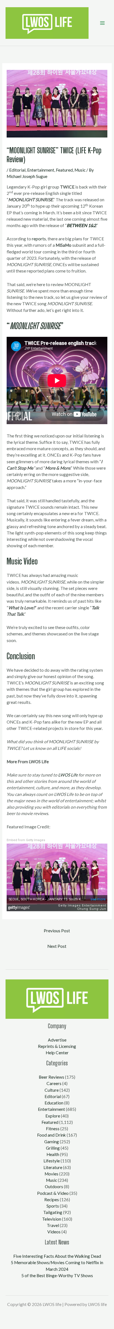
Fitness (52, 1128)
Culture (52, 1090)
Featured (64, 169)
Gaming (51, 1141)
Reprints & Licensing (57, 1046)
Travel (53, 1225)
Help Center (57, 1052)
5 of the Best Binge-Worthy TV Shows (57, 1275)
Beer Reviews (51, 1077)
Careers (53, 1083)
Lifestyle (51, 1160)
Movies (51, 1173)
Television (51, 1218)
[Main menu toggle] (102, 23)
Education (54, 1102)
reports (39, 238)
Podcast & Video (53, 1193)
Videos (54, 1231)
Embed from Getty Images (26, 840)
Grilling (53, 1147)
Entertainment (40, 169)
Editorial (17, 169)
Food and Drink (51, 1134)
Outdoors (54, 1186)
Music (80, 169)
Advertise (57, 1039)
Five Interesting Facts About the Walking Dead (57, 1256)
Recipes (51, 1199)
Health (52, 1154)
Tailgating (52, 1212)
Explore (52, 1115)
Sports (52, 1205)
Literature (52, 1167)
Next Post (56, 946)
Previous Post (57, 930)
